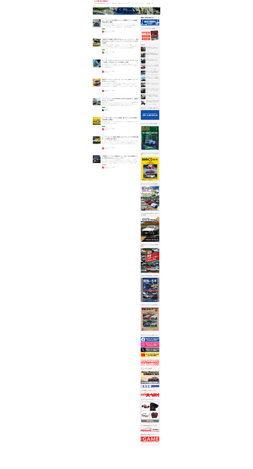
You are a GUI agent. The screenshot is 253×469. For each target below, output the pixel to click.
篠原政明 (106, 109)
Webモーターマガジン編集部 (109, 31)
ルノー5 (97, 11)
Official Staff (104, 18)
